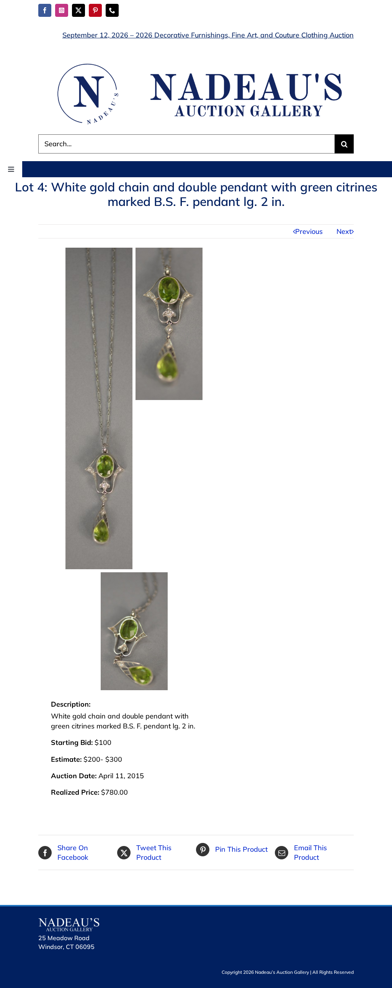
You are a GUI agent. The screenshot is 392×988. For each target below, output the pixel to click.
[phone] (112, 10)
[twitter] (78, 10)
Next (343, 231)
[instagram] (61, 10)
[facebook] (44, 10)
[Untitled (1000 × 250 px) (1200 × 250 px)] (196, 64)
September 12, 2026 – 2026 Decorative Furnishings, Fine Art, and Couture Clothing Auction (208, 35)
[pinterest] (95, 10)
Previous (309, 231)
